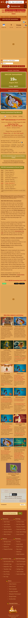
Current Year (13, 66)
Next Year (21, 66)
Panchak (18, 541)
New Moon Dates (20, 524)
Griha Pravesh (7, 544)
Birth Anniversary (10, 119)
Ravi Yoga (6, 576)
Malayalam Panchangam (15, 594)
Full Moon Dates (20, 521)
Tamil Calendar (20, 566)
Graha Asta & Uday (20, 529)
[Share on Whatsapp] (4, 283)
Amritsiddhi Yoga (7, 564)
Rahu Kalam (19, 549)
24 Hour (15, 116)
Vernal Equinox (7, 526)
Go (20, 513)
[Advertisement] (14, 44)
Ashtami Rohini (20, 274)
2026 (2, 183)
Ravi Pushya (6, 571)
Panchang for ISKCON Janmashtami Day (13, 160)
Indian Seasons (12, 584)
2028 (2, 186)
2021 (2, 174)
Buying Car (6, 546)
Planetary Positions (20, 526)
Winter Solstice (7, 534)
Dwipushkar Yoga (8, 566)
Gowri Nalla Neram (21, 564)
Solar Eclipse (7, 521)
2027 (2, 184)
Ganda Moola (19, 544)
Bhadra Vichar (19, 546)
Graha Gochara (20, 534)
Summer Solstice (8, 529)
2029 (2, 188)
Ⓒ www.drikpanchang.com (13, 616)
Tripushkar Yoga (7, 569)
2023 (2, 177)
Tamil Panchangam (21, 561)
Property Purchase (8, 549)
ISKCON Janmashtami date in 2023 (17, 280)
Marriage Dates (7, 541)
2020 (2, 172)
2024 (2, 179)
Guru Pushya (7, 574)
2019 (2, 170)
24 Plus (20, 116)
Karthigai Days (20, 569)
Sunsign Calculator (13, 591)
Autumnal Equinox (8, 531)
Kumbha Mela (12, 599)
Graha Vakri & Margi (21, 531)
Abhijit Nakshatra (20, 554)
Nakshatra (18, 551)
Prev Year (5, 66)
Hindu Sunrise (12, 586)
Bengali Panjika (12, 596)
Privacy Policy (13, 617)
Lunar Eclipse (7, 524)
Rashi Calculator (13, 589)
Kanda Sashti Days (21, 574)
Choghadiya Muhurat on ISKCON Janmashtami (13, 162)
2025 (2, 181)
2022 (2, 175)
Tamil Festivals (20, 571)
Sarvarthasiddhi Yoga (9, 561)
